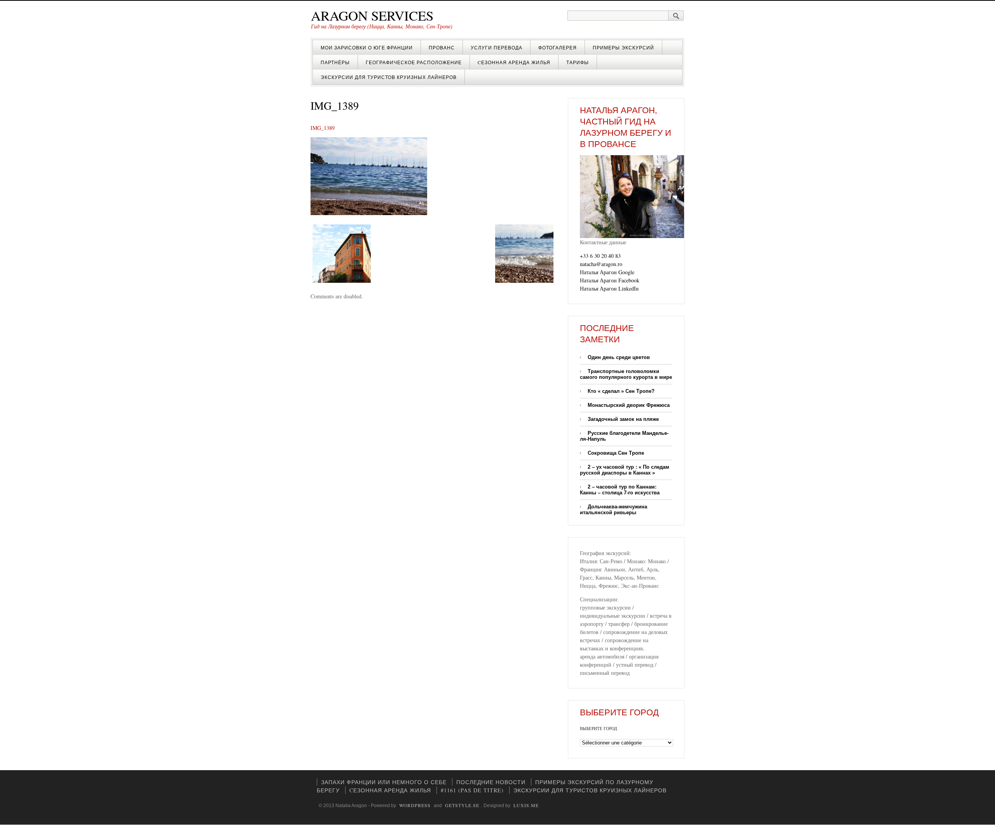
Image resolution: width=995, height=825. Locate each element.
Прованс (442, 47)
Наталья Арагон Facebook (609, 280)
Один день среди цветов (619, 357)
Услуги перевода (496, 47)
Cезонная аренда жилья (514, 62)
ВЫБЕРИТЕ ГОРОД (598, 728)
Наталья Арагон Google (607, 272)
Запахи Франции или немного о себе (384, 782)
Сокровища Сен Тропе (616, 453)
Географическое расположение (414, 62)
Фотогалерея (557, 47)
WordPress (415, 805)
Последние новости (490, 782)
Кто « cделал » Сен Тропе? (621, 391)
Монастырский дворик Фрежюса (629, 405)
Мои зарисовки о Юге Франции (367, 47)
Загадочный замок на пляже (623, 419)
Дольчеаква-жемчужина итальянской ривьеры (613, 509)
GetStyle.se (462, 805)
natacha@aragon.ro (601, 264)
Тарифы (577, 62)
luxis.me (526, 805)
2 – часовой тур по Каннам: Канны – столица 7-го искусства (620, 490)
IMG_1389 (323, 127)
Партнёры (335, 62)
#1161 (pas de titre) (472, 790)
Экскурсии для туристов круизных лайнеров (389, 77)
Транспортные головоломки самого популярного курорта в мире (626, 374)
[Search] (676, 16)
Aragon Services (372, 15)
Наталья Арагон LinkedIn (609, 288)
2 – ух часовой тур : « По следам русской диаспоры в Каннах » (624, 470)
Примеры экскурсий (623, 47)
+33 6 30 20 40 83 (600, 255)
